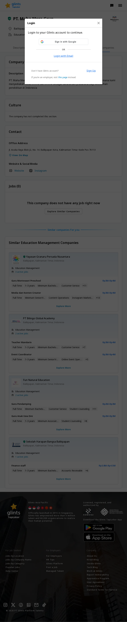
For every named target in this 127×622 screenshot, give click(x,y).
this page (63, 77)
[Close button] (98, 23)
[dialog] (63, 51)
